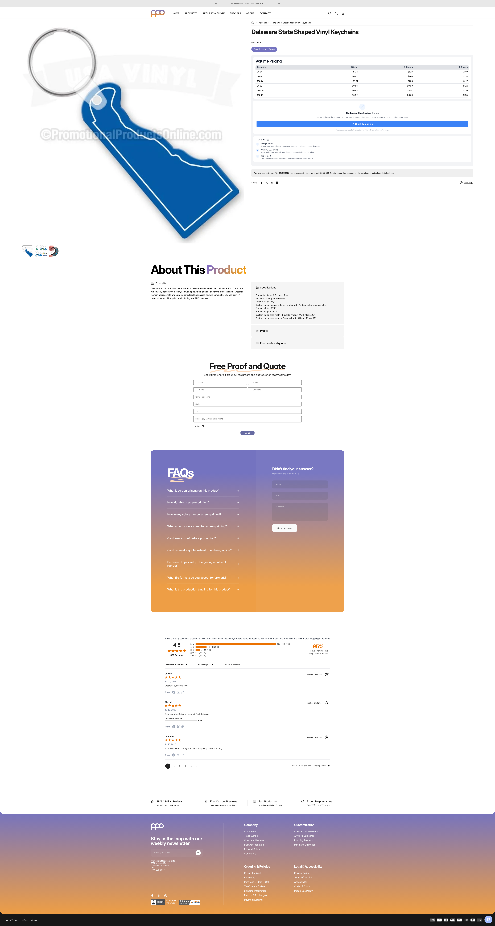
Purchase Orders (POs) (256, 882)
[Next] (279, 3)
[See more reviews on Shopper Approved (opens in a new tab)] (182, 692)
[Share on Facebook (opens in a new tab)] (173, 692)
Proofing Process (303, 840)
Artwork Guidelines (304, 835)
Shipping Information (255, 891)
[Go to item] (27, 251)
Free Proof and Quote (264, 49)
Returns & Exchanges (255, 895)
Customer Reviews (254, 840)
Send (247, 433)
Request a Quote (253, 873)
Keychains (264, 22)
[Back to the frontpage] (252, 22)
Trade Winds (251, 835)
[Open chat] (488, 919)
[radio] (247, 644)
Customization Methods (307, 831)
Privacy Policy (301, 873)
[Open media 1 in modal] (133, 132)
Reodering (249, 877)
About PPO (250, 831)
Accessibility (300, 882)
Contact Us (250, 853)
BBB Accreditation (254, 844)
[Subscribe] (198, 852)
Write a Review (232, 664)
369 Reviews (179, 655)
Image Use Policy (303, 891)
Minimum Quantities (304, 844)
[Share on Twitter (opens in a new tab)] (178, 692)
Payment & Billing (253, 899)
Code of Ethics (302, 886)
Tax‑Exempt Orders (254, 886)
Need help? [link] (468, 182)
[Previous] (216, 3)
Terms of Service (303, 877)
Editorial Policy (252, 849)
